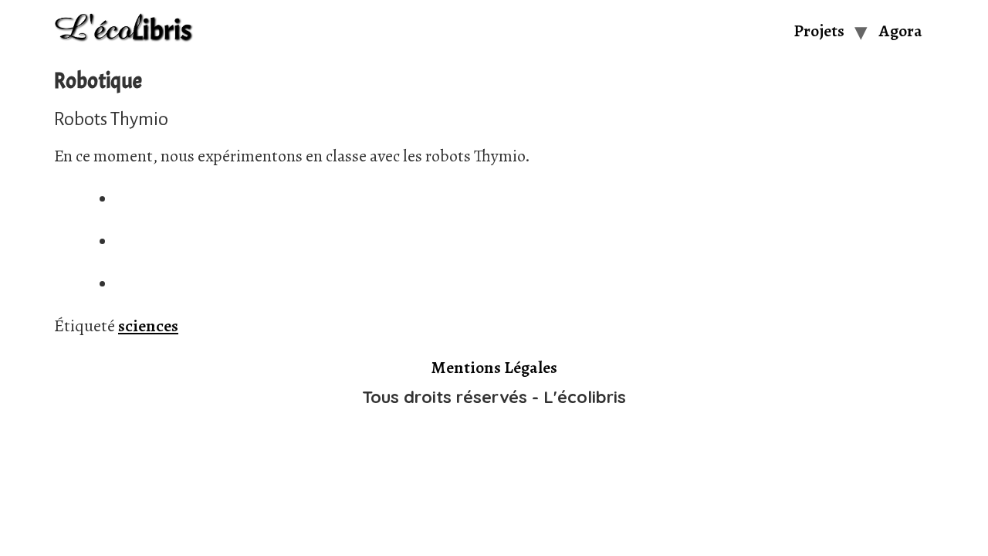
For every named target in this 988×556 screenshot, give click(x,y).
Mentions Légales (494, 367)
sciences (148, 325)
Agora (900, 30)
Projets (818, 30)
